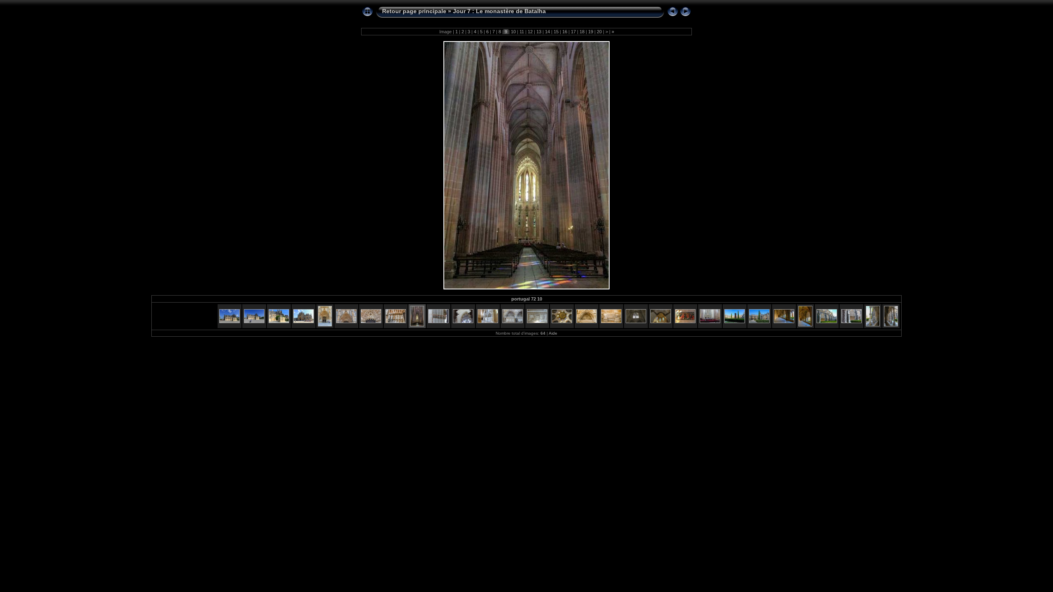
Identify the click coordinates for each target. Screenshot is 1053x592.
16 (564, 31)
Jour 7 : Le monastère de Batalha (499, 11)
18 (582, 31)
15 (556, 31)
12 (530, 31)
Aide (553, 333)
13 (539, 31)
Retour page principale (414, 11)
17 (573, 31)
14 (547, 31)
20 (599, 31)
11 (521, 31)
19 (590, 31)
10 (513, 31)
